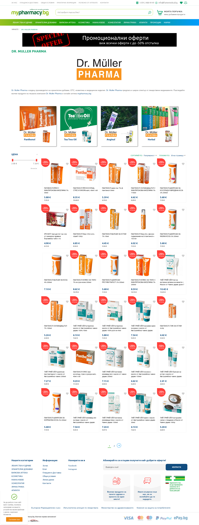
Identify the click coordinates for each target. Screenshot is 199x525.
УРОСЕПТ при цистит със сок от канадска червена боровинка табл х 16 (55, 236)
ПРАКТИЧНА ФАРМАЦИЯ (66, 3)
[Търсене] (149, 12)
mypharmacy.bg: (84, 93)
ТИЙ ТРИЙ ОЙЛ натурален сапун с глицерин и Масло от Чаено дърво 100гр (171, 420)
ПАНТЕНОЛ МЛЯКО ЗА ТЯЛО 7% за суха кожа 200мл (84, 281)
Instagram (72, 469)
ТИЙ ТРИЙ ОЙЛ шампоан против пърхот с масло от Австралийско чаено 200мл (55, 374)
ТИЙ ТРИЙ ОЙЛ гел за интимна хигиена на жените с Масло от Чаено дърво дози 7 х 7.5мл (172, 282)
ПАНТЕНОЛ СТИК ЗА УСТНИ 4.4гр (171, 327)
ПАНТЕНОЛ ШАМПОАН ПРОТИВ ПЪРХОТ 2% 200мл (113, 281)
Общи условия (47, 3)
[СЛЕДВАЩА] (119, 445)
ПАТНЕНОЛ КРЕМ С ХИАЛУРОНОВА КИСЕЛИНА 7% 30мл (56, 190)
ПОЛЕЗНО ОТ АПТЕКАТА (88, 3)
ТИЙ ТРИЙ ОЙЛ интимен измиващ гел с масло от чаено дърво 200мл (114, 374)
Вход (184, 29)
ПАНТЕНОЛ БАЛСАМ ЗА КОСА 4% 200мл (55, 281)
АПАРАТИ (16, 490)
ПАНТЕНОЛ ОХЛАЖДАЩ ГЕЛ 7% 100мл (55, 327)
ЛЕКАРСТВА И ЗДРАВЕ (21, 465)
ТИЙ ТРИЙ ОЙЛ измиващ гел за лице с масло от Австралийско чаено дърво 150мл (84, 420)
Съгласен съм (14, 519)
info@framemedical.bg (168, 3)
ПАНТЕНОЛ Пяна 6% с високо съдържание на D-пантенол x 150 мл (142, 236)
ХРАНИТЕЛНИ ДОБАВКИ (22, 469)
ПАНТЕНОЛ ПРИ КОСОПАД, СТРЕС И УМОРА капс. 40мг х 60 (85, 189)
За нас (14, 3)
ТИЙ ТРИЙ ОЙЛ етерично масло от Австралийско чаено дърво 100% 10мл (85, 328)
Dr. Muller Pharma (19, 90)
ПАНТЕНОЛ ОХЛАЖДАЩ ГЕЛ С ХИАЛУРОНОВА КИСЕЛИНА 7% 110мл (143, 190)
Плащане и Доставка (29, 3)
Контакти (104, 3)
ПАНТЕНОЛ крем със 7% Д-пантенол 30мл (112, 189)
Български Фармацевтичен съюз (45, 508)
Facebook (72, 465)
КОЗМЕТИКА (17, 476)
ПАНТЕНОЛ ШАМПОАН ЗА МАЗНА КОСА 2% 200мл (170, 235)
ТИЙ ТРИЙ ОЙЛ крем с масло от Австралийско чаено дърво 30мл (143, 420)
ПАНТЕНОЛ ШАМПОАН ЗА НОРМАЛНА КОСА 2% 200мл (55, 419)
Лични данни (48, 479)
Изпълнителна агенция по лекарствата (80, 508)
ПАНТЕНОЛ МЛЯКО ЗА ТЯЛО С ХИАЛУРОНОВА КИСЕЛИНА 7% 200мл (143, 282)
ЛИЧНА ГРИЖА (18, 486)
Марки (167, 22)
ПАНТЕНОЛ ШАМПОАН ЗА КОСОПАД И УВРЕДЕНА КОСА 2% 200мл (171, 190)
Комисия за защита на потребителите (153, 508)
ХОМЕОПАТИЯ (18, 483)
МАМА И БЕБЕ (18, 479)
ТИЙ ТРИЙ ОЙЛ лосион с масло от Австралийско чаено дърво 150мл (143, 374)
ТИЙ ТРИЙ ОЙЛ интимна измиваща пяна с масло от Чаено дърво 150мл (112, 420)
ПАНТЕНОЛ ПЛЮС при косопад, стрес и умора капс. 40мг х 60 (84, 374)
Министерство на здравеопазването (117, 508)
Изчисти (34, 168)
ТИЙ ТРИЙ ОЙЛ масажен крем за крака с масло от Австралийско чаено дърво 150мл (143, 328)
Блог (45, 469)
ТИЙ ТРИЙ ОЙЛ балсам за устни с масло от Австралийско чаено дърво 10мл (171, 374)
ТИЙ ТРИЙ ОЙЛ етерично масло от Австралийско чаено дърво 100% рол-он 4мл (114, 328)
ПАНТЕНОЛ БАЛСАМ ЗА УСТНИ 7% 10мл (114, 235)
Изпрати (176, 467)
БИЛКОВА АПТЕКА (20, 472)
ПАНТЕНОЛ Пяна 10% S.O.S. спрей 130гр (83, 235)
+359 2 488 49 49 (146, 3)
